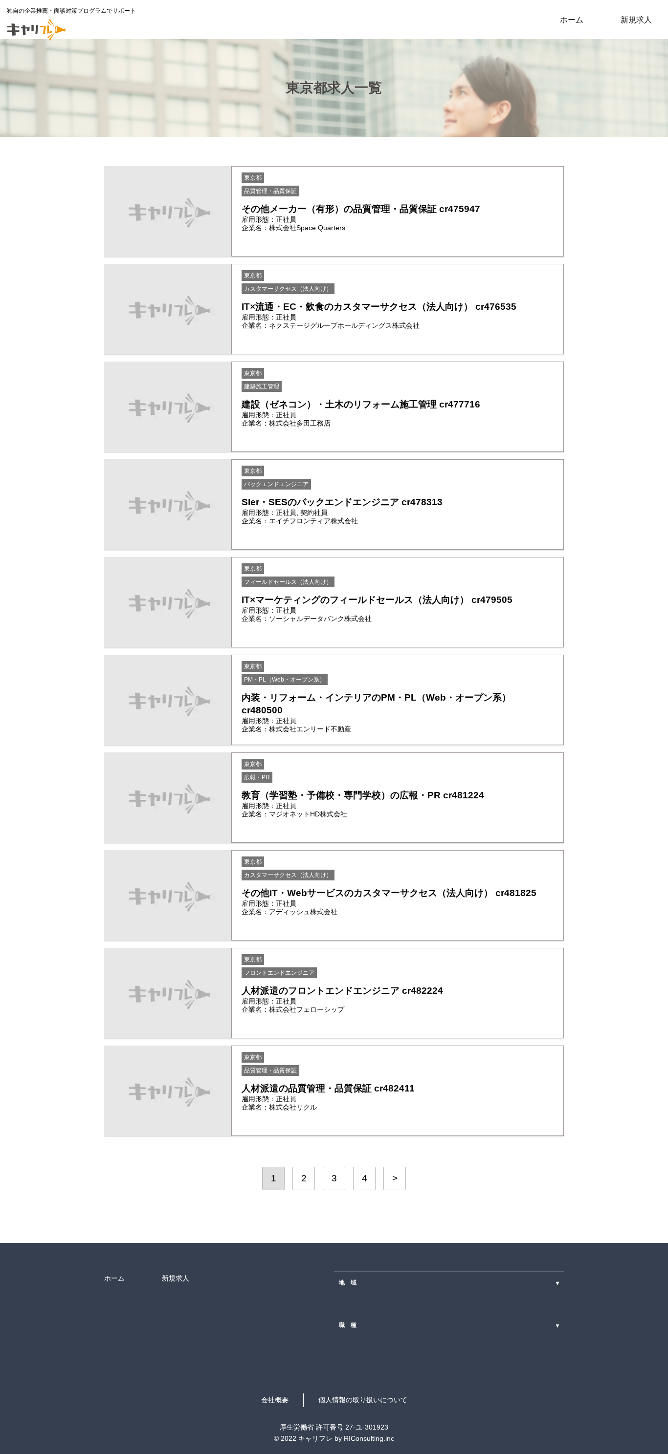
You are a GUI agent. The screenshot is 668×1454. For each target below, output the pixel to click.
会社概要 (275, 1400)
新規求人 (636, 19)
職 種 (449, 1325)
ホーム (571, 19)
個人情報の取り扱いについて (362, 1400)
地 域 (449, 1282)
